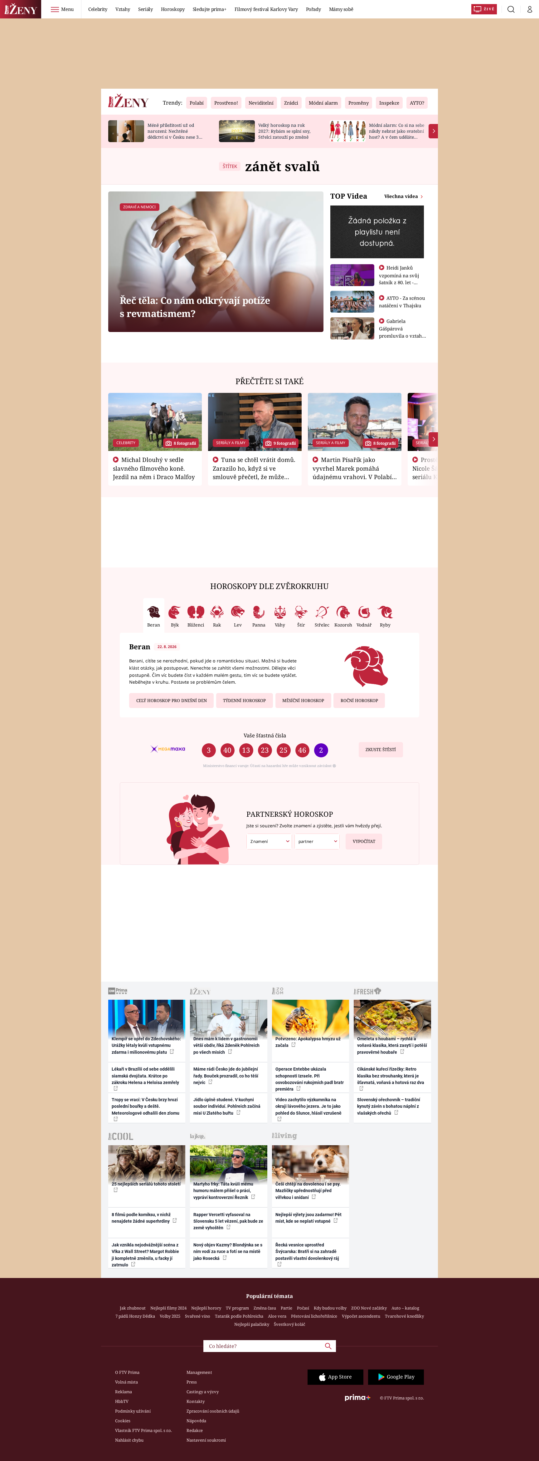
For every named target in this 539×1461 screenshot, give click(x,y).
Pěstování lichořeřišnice (314, 1316)
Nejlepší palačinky (251, 1324)
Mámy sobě (341, 9)
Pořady (313, 9)
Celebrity (97, 9)
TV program (237, 1308)
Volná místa (126, 1382)
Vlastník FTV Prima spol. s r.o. (143, 1430)
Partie (286, 1308)
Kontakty (196, 1401)
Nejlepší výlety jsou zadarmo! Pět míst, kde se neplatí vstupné (308, 1218)
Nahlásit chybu (129, 1440)
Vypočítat (364, 841)
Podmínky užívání (133, 1411)
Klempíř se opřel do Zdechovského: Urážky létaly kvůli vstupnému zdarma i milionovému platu (146, 1045)
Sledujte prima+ (209, 9)
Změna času (265, 1308)
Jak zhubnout (133, 1308)
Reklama (123, 1391)
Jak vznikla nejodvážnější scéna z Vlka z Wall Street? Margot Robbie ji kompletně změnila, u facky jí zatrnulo (145, 1254)
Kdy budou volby (330, 1308)
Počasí (303, 1308)
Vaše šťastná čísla (265, 735)
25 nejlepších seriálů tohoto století (146, 1183)
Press (192, 1382)
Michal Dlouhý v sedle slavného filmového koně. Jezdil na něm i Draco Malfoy (154, 468)
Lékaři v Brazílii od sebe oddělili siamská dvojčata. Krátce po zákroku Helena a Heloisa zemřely (145, 1076)
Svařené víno (197, 1316)
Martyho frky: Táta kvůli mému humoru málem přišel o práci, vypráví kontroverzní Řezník (223, 1190)
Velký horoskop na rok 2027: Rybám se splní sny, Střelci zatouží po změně (284, 131)
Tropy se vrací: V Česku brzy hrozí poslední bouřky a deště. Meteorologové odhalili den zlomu (145, 1106)
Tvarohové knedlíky (404, 1316)
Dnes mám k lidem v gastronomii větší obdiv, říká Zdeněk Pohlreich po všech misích (226, 1045)
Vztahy (122, 9)
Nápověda (196, 1421)
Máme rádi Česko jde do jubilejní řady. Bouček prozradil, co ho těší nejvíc (225, 1076)
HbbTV (122, 1401)
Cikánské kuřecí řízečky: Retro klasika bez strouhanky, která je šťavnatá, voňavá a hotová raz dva (390, 1076)
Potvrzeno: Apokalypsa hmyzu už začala (308, 1042)
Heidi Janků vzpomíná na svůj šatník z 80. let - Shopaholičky (399, 279)
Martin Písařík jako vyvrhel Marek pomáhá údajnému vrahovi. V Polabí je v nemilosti (352, 472)
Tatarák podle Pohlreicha (239, 1316)
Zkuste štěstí (381, 749)
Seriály (145, 9)
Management (199, 1372)
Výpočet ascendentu (361, 1316)
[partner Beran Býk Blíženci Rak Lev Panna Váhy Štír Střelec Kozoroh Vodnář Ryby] (317, 841)
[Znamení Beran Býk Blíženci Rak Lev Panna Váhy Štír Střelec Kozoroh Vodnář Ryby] (269, 841)
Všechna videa (401, 196)
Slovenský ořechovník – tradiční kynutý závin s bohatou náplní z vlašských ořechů (388, 1106)
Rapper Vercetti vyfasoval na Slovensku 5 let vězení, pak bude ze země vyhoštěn (228, 1221)
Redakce (195, 1430)
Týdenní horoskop (244, 700)
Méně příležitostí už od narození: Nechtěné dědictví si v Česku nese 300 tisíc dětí (176, 134)
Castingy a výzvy (203, 1391)
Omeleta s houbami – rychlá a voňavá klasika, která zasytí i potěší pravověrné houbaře (392, 1045)
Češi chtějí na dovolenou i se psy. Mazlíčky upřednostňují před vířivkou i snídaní (308, 1190)
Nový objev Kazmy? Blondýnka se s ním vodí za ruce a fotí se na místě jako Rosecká (227, 1251)
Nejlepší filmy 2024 (168, 1308)
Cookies (122, 1421)
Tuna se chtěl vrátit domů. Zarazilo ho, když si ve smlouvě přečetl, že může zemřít (254, 472)
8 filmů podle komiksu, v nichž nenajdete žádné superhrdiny (141, 1218)
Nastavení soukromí (206, 1440)
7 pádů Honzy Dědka (135, 1316)
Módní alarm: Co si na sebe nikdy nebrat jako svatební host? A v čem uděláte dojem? (396, 134)
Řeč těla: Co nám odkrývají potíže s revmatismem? (195, 306)
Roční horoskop (359, 700)
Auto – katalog (405, 1308)
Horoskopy (173, 9)
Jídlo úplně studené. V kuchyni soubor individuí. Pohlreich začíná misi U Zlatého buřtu (226, 1106)
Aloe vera (277, 1316)
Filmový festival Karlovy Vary (266, 9)
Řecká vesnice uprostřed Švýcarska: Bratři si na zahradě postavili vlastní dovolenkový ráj (307, 1251)
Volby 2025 (170, 1316)
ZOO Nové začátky (369, 1308)
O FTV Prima (127, 1372)
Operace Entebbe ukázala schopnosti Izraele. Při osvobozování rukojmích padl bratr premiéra (309, 1079)
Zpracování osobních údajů (213, 1411)
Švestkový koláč (289, 1324)
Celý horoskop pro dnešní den (171, 700)
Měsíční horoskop (303, 700)
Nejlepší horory (206, 1308)
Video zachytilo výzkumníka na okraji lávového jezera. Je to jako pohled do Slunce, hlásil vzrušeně (308, 1106)
